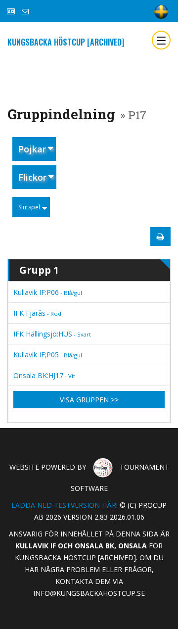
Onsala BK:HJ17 (44, 375)
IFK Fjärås (37, 313)
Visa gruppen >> (89, 399)
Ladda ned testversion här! (64, 505)
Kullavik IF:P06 (47, 292)
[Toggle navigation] (161, 40)
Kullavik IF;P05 (47, 354)
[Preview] (160, 236)
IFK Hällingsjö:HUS (52, 334)
